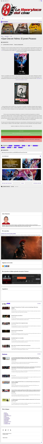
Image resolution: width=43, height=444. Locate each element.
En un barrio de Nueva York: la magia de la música (19, 323)
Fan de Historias (6, 417)
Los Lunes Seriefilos (7, 418)
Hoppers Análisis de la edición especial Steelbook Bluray (35, 31)
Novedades (7, 36)
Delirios (5, 416)
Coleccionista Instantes (7, 415)
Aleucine (5, 412)
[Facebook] (3, 1)
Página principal (5, 437)
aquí (15, 50)
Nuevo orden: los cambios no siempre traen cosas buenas (20, 345)
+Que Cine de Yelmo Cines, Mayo (29, 165)
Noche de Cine (6, 420)
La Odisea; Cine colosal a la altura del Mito (8, 233)
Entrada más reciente (7, 183)
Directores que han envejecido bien (17, 330)
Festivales (4, 354)
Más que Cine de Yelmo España (9, 178)
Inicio (22, 183)
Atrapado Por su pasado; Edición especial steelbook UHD (21, 31)
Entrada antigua (37, 183)
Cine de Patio (6, 414)
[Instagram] (8, 1)
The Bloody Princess (7, 423)
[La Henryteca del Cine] (21, 16)
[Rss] (10, 430)
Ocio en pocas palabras (7, 421)
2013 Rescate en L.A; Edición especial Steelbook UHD (7, 31)
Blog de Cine (6, 413)
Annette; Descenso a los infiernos (16, 315)
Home (2, 36)
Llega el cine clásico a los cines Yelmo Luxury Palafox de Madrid (10, 165)
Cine (11, 36)
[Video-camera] (1, 1)
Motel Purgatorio (6, 419)
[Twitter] (5, 1)
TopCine (8, 303)
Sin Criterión (6, 422)
